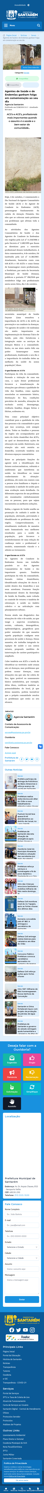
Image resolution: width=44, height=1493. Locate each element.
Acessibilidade (20, 5)
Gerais (33, 35)
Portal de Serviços (11, 1393)
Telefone (9, 1231)
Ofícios (6, 1413)
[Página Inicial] (22, 15)
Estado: (8, 1242)
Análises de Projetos (12, 1424)
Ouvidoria (7, 1375)
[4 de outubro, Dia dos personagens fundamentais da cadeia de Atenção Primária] (20, 298)
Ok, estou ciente (22, 1480)
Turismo (6, 1371)
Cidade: (8, 1253)
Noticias (6, 1363)
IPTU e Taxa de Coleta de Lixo (16, 1397)
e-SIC (5, 1379)
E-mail (8, 1220)
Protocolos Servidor (11, 1416)
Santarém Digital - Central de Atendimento (22, 1409)
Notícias (24, 35)
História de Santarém (12, 1359)
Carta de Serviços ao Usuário (15, 1405)
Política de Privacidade (17, 1476)
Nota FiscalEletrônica (12, 1447)
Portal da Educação (11, 1355)
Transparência (9, 1367)
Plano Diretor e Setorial (13, 1439)
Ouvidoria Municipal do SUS (15, 1443)
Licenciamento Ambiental (14, 1435)
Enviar (22, 1299)
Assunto (8, 1264)
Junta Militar (8, 1454)
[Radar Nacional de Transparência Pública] (22, 1337)
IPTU (5, 1450)
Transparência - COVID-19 (14, 1382)
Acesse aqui (10, 752)
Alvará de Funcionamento (14, 1401)
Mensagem (10, 1275)
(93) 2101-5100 (22, 1195)
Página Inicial (11, 35)
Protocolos (8, 1420)
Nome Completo (12, 1209)
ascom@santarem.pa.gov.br (17, 732)
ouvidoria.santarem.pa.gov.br (18, 742)
